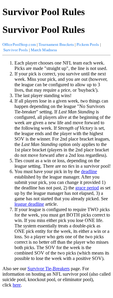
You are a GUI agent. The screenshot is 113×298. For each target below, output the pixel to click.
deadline (89, 171)
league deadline (29, 204)
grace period (87, 187)
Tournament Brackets (56, 44)
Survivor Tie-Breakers (48, 268)
